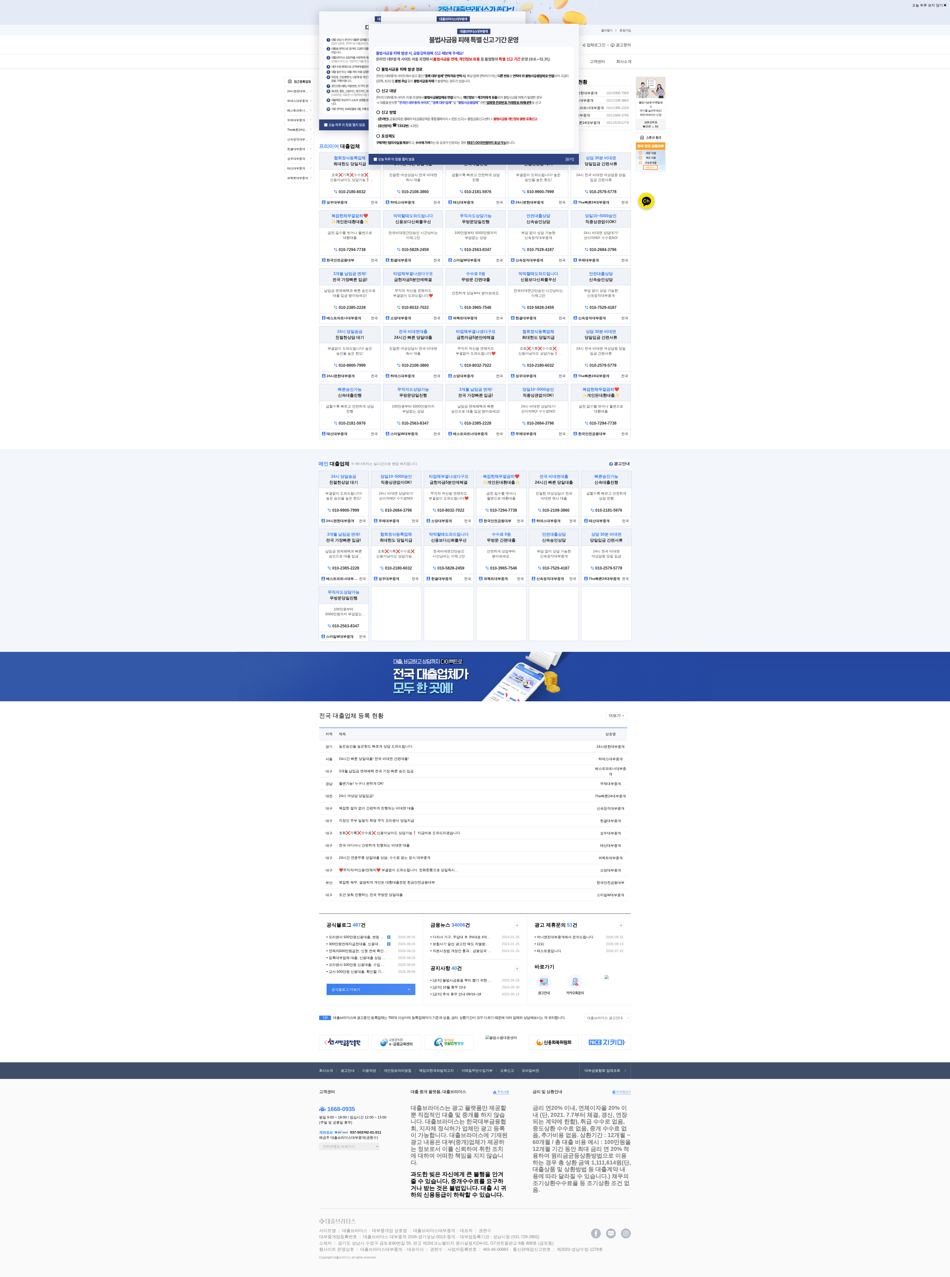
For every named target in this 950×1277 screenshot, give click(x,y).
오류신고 (507, 1070)
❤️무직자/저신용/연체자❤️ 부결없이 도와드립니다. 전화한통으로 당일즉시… (398, 870)
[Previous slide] (326, 1042)
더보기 (616, 715)
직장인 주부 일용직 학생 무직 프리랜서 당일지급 (376, 820)
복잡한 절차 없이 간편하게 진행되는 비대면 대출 (376, 808)
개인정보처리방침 (397, 1070)
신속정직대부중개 (299, 139)
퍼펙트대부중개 (297, 178)
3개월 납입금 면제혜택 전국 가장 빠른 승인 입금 (376, 771)
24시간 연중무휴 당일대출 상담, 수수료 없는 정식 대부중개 (384, 858)
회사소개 (326, 1070)
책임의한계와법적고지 (436, 1070)
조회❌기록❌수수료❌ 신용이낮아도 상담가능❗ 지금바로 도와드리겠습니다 (399, 833)
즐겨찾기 (607, 30)
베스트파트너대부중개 (300, 110)
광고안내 (621, 463)
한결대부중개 (296, 149)
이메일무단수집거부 (477, 1070)
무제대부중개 (296, 120)
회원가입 (625, 30)
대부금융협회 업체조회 (602, 1070)
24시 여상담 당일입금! (356, 796)
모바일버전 (530, 1070)
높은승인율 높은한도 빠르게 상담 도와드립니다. (376, 746)
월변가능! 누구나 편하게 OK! (361, 783)
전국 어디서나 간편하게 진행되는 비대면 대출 (374, 845)
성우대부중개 (296, 158)
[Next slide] (624, 1042)
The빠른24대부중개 (300, 130)
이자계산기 (623, 1092)
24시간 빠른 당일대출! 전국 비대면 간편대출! (374, 759)
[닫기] (570, 159)
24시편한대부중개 (299, 91)
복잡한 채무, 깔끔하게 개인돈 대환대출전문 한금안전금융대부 (387, 882)
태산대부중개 (296, 168)
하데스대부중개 (297, 101)
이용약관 (369, 1070)
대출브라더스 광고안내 (605, 1018)
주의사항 (503, 1092)
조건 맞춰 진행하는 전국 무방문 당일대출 (371, 895)
